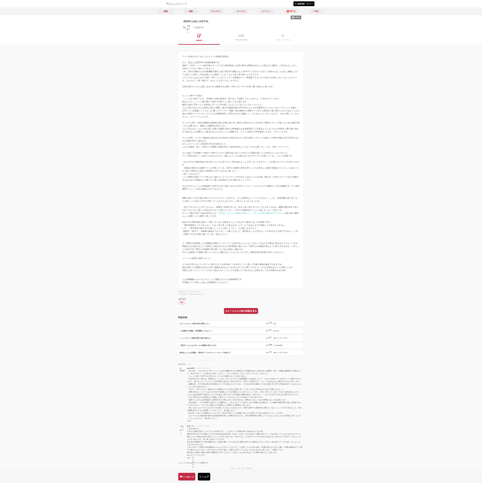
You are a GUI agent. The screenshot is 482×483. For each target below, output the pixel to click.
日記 (181, 302)
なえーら (190, 426)
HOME (232, 468)
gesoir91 (190, 368)
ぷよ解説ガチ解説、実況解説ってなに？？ (196, 331)
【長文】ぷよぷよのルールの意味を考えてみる (198, 345)
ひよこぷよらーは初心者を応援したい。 (195, 323)
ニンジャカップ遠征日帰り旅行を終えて (195, 338)
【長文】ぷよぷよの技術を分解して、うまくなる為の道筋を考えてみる (250, 213)
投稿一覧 (240, 468)
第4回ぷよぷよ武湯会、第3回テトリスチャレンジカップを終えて (205, 353)
